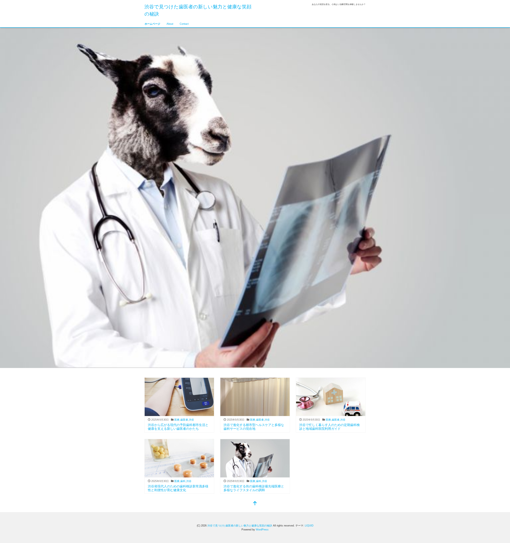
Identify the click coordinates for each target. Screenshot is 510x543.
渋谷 (191, 419)
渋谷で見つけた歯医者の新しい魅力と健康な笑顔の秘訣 (239, 525)
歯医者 (184, 419)
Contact (184, 23)
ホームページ (152, 23)
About (170, 23)
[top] (255, 503)
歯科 (182, 481)
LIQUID (309, 525)
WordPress (262, 529)
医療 (176, 419)
